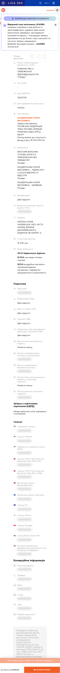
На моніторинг (43, 670)
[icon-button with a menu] (57, 10)
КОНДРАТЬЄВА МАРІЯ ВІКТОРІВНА (28, 119)
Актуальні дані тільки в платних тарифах (30, 660)
